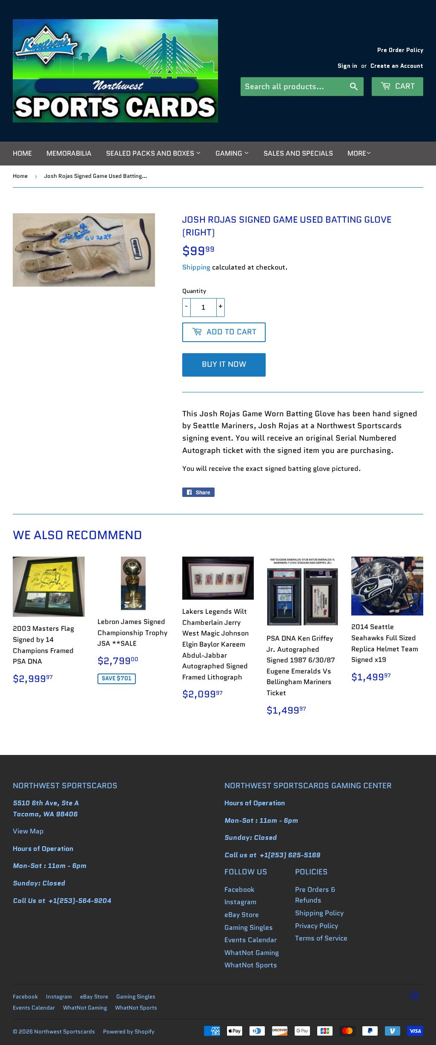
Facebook (239, 889)
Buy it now (224, 364)
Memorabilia (69, 153)
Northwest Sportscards (64, 1032)
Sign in (347, 66)
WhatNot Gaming (251, 953)
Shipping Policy (319, 913)
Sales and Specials (298, 153)
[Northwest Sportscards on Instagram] (414, 996)
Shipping (196, 267)
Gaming (229, 153)
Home (22, 153)
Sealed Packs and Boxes (151, 153)
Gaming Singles (248, 927)
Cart (404, 86)
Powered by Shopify (129, 1032)
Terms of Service (321, 938)
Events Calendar (250, 940)
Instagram (240, 902)
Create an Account (396, 66)
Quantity (194, 291)
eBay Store (241, 915)
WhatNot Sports (250, 965)
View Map (28, 831)
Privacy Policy (316, 926)
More (356, 153)
